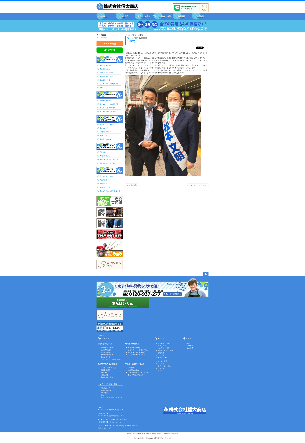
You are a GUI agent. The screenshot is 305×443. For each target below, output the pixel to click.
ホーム (127, 35)
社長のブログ (191, 343)
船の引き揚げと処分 (106, 73)
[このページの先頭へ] (205, 274)
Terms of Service (170, 433)
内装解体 (103, 152)
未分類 (134, 35)
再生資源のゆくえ (105, 180)
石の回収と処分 (105, 69)
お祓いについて (105, 87)
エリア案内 (162, 346)
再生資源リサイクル (106, 176)
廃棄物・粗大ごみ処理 (107, 124)
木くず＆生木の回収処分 (108, 111)
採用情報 (161, 355)
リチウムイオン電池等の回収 (109, 84)
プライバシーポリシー (165, 366)
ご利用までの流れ (164, 348)
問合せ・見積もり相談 (165, 350)
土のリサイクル (105, 187)
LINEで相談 (109, 50)
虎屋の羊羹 (132, 185)
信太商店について (164, 343)
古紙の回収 (103, 183)
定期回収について (105, 132)
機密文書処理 (104, 128)
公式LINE (189, 348)
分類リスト (103, 135)
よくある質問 (102, 37)
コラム (160, 371)
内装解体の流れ (105, 156)
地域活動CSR (162, 358)
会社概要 (161, 353)
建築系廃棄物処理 (105, 100)
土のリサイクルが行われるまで (110, 191)
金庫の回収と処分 (105, 65)
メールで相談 (109, 44)
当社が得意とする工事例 (108, 163)
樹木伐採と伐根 (105, 80)
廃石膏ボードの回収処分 (108, 108)
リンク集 (161, 368)
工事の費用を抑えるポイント (109, 159)
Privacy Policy (159, 433)
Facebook (189, 346)
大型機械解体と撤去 (106, 76)
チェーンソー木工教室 (198, 185)
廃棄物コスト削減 (105, 139)
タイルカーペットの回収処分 (109, 104)
